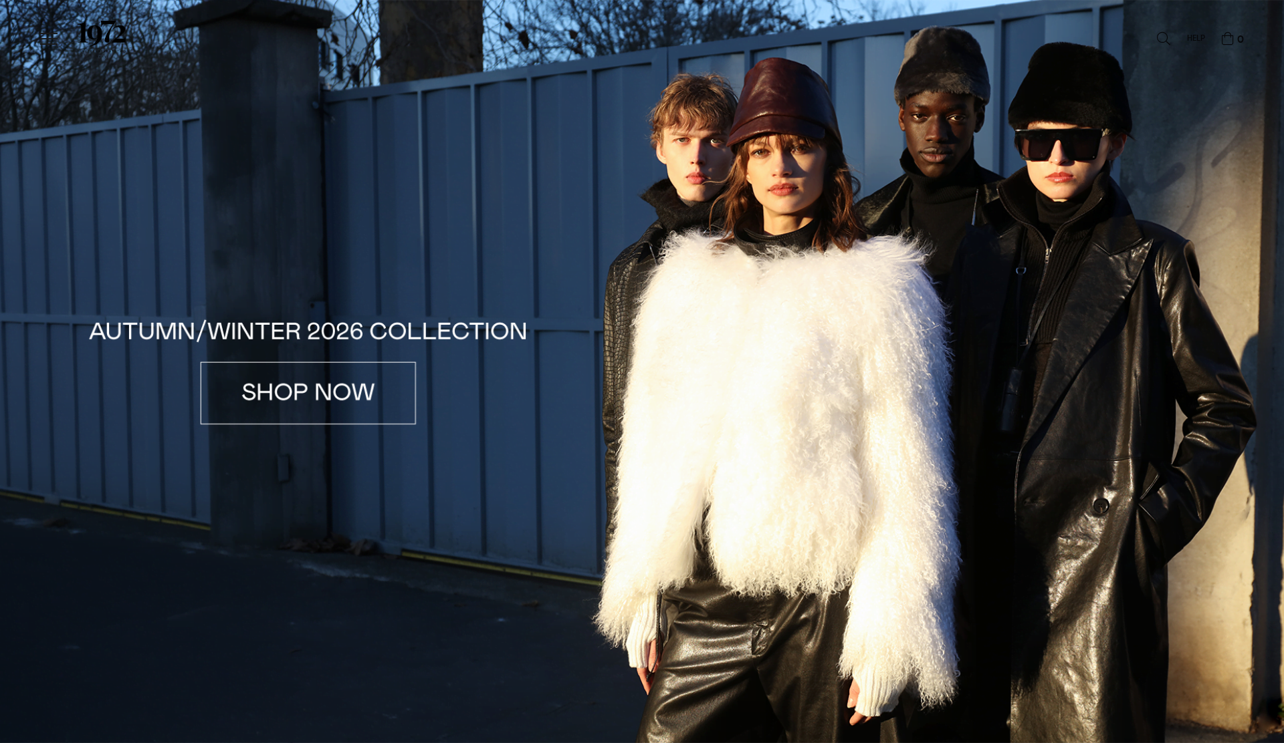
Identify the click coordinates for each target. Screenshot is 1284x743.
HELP (1196, 39)
